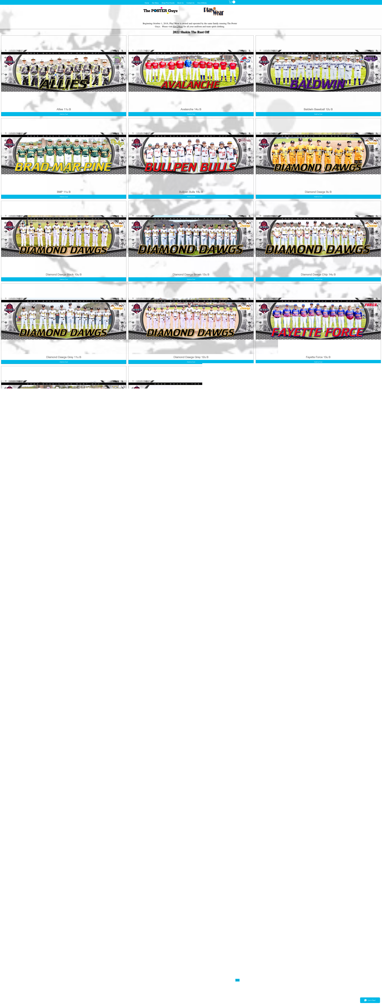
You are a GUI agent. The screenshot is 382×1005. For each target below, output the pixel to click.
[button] (232, 1)
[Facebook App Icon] (156, 988)
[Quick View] (63, 71)
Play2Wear (178, 26)
